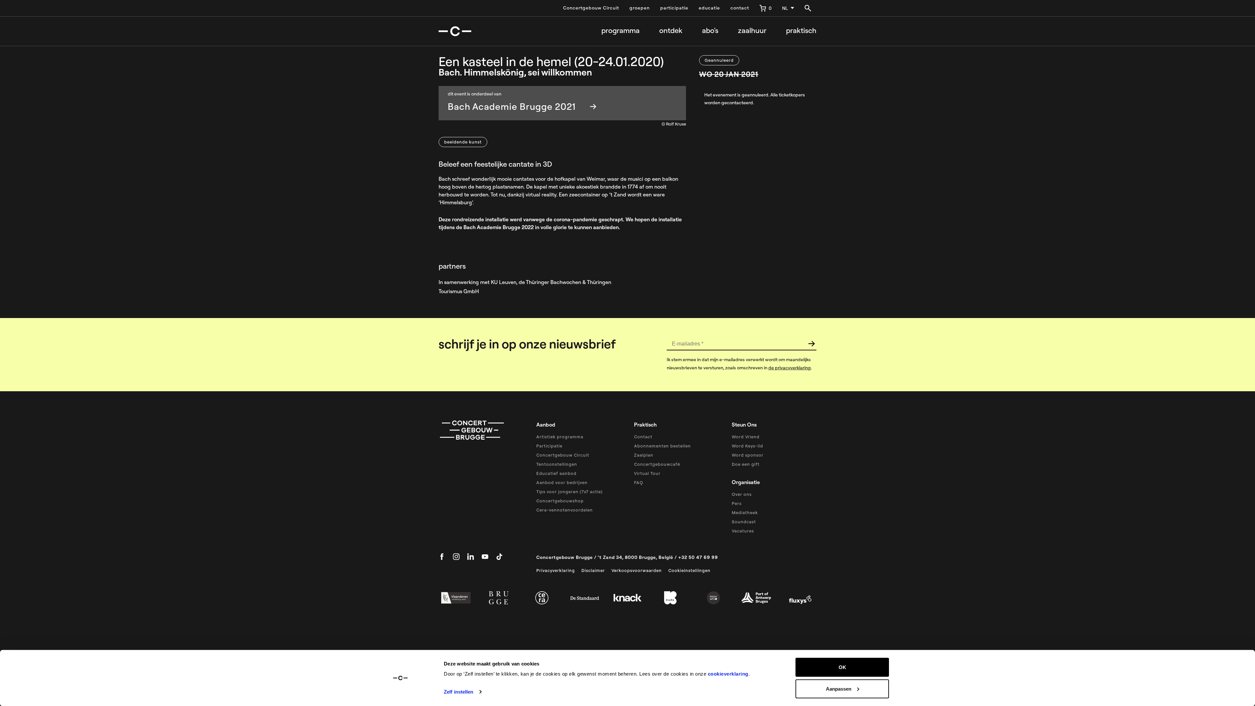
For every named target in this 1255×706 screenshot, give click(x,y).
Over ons (742, 494)
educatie (709, 8)
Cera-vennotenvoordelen (564, 510)
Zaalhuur (752, 30)
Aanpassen (838, 688)
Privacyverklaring (555, 570)
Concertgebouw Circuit (591, 8)
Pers (737, 503)
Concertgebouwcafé (657, 464)
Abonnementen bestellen (662, 445)
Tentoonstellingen (556, 464)
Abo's (710, 30)
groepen (639, 8)
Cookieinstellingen (689, 570)
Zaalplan (643, 455)
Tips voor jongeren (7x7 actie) (569, 491)
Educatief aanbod (556, 473)
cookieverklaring (728, 674)
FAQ (638, 482)
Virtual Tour (647, 473)
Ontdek (670, 30)
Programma (620, 30)
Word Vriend (746, 436)
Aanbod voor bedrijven (562, 482)
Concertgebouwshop (560, 500)
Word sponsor (747, 455)
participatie (674, 8)
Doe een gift (746, 464)
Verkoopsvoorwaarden (636, 570)
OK (842, 667)
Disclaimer (593, 570)
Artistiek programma (559, 436)
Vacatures (743, 530)
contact (739, 8)
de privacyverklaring (789, 368)
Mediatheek (745, 512)
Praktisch (801, 30)
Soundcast (744, 521)
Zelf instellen (458, 692)
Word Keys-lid (747, 445)
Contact (643, 436)
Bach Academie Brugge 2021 (512, 106)
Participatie (549, 445)
